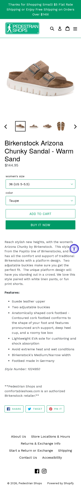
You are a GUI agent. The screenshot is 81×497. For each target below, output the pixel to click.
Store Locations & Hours (50, 436)
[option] (20, 126)
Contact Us (28, 457)
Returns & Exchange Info (40, 443)
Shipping (65, 450)
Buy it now (40, 225)
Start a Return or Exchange (31, 450)
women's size (15, 176)
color (9, 192)
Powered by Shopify (60, 483)
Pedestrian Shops (30, 483)
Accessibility (52, 457)
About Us (18, 436)
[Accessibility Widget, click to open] (74, 248)
